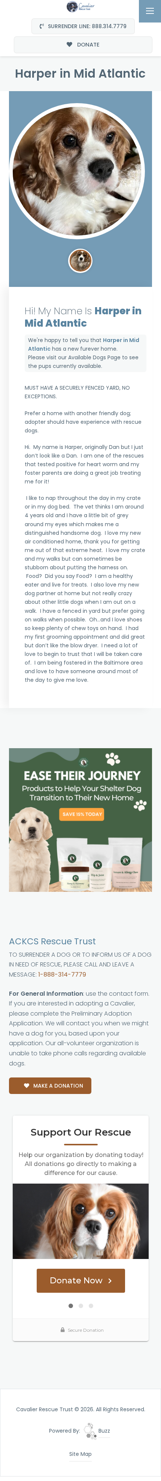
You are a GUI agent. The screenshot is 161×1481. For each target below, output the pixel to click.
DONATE (88, 44)
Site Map (80, 1454)
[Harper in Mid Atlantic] (77, 171)
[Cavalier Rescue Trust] (80, 6)
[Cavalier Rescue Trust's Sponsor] (80, 820)
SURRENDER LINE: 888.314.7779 (86, 26)
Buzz (103, 1430)
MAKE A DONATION (57, 1085)
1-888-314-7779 (62, 974)
